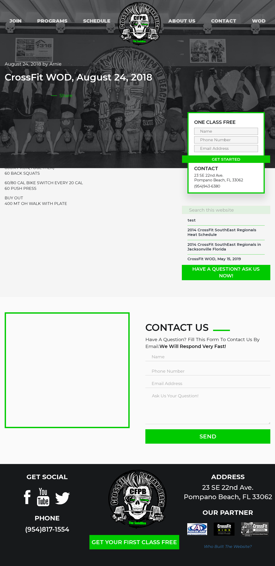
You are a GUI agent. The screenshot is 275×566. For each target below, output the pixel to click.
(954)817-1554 (47, 529)
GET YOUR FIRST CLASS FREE (134, 542)
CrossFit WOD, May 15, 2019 (214, 258)
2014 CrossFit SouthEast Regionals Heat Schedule (221, 232)
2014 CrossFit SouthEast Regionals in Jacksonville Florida (224, 246)
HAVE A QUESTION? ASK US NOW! (226, 272)
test (191, 220)
